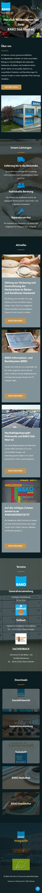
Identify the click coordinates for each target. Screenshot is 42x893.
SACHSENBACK (21, 649)
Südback (21, 620)
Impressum (11, 881)
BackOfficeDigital (32, 876)
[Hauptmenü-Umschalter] (37, 8)
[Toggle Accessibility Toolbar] (37, 888)
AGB (26, 881)
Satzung (31, 881)
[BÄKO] (5, 6)
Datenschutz (20, 881)
